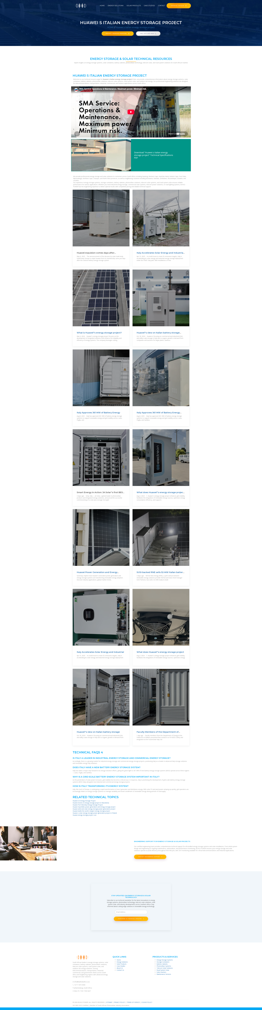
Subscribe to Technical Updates (130, 918)
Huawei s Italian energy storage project (135, 27)
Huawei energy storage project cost (84, 815)
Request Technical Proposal (116, 33)
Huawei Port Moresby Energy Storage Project (88, 805)
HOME (110, 27)
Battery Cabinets (162, 964)
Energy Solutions (116, 6)
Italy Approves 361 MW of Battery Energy (98, 412)
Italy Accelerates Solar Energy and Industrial (100, 652)
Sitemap (109, 1002)
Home (102, 6)
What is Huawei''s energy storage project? (99, 332)
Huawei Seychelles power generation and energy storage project (94, 807)
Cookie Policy (146, 1002)
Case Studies (149, 6)
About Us (120, 968)
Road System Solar (163, 970)
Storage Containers (163, 962)
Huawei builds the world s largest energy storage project (91, 811)
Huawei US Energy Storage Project (84, 801)
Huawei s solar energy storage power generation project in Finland (95, 813)
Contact (161, 6)
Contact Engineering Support (149, 856)
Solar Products (134, 6)
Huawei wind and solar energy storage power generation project (94, 809)
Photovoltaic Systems (164, 966)
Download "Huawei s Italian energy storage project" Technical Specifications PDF (153, 155)
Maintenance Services (164, 974)
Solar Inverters (161, 972)
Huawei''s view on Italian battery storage (98, 732)
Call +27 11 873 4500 (147, 33)
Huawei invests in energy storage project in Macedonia (91, 803)
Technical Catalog (177, 5)
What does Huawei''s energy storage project (160, 652)
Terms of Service (133, 1002)
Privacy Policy (119, 1002)
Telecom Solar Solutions (165, 968)
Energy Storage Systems (165, 960)
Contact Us (120, 970)
